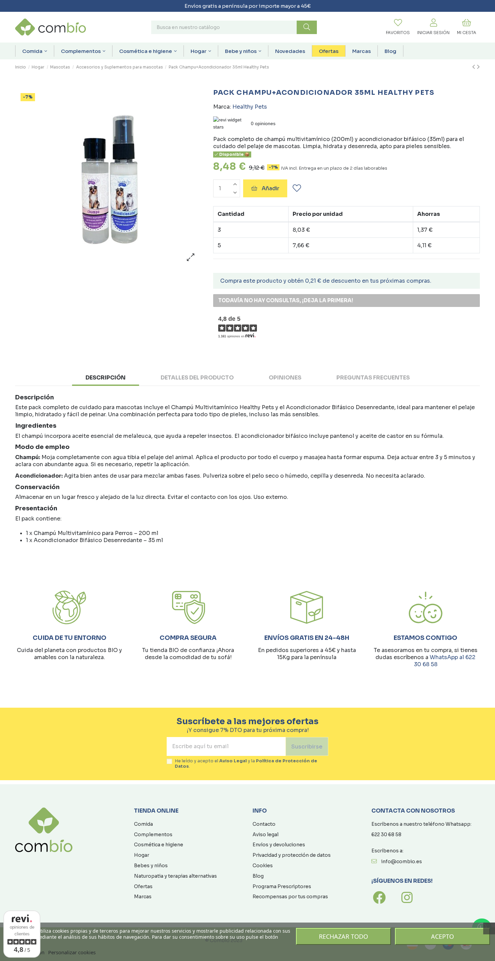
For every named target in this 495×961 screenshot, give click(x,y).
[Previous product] (474, 67)
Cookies (263, 866)
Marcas (143, 897)
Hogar (141, 855)
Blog (258, 876)
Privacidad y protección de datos (292, 855)
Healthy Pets (249, 106)
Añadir (270, 188)
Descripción (106, 377)
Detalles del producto (197, 377)
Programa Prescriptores (282, 886)
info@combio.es (401, 861)
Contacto (264, 824)
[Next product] (478, 67)
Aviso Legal (233, 761)
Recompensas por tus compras (290, 897)
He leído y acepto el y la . (246, 764)
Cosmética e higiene (158, 845)
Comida (143, 824)
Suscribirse (307, 746)
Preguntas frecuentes (373, 377)
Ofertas (143, 886)
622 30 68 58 (386, 834)
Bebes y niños (151, 866)
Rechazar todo (343, 936)
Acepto (442, 936)
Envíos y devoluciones (279, 845)
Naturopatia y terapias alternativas (175, 876)
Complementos (153, 834)
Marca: (222, 106)
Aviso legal (265, 834)
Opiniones (285, 377)
